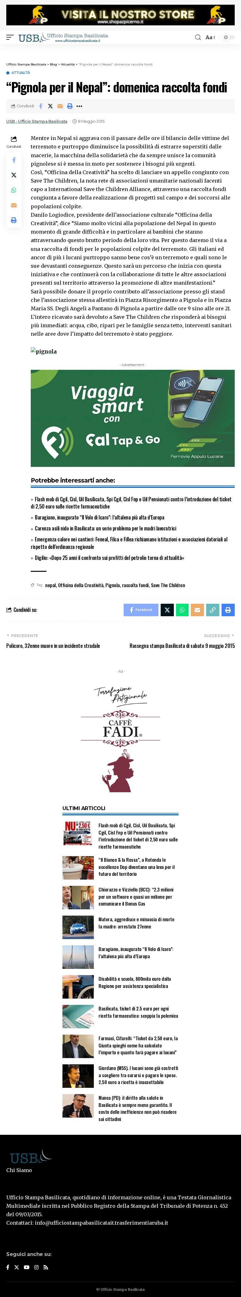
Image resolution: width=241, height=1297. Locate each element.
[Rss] (45, 1267)
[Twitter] (16, 1267)
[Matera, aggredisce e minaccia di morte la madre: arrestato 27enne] (78, 927)
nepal (50, 584)
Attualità (21, 73)
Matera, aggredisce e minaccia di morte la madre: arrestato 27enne (136, 923)
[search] (198, 37)
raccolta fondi (135, 584)
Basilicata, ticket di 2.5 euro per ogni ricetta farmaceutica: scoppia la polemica (138, 1012)
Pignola (112, 584)
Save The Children (168, 584)
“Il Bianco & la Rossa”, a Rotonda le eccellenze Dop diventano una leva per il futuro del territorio (136, 866)
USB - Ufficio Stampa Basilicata (36, 121)
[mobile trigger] (11, 37)
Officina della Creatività (81, 584)
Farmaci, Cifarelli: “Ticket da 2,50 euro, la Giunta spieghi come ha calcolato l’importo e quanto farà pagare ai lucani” (138, 1045)
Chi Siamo (19, 1170)
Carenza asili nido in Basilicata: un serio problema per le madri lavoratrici (105, 528)
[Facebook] (7, 1267)
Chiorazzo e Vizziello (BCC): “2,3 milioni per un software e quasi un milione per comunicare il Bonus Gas (136, 896)
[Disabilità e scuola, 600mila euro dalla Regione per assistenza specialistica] (78, 987)
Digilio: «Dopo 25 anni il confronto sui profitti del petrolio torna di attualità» (109, 557)
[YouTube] (26, 1267)
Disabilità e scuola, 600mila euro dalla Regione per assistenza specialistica (135, 982)
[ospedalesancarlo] (120, 48)
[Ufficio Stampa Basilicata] (63, 37)
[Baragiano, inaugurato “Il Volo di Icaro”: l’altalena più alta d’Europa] (78, 957)
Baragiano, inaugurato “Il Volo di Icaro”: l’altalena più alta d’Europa (99, 517)
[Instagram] (36, 1267)
